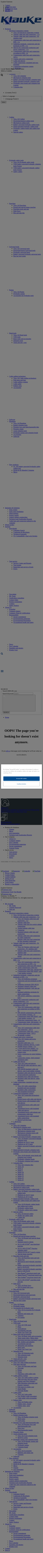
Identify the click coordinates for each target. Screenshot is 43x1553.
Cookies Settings (21, 784)
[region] (21, 776)
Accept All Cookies (21, 778)
